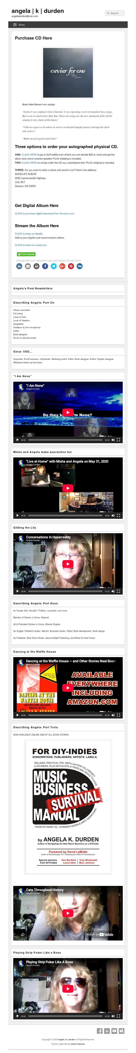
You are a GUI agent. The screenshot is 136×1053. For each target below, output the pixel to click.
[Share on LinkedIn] (19, 268)
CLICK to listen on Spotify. (29, 233)
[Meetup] (121, 1031)
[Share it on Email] (28, 268)
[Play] (17, 440)
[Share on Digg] (80, 268)
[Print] (36, 268)
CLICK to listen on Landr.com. (31, 245)
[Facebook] (99, 1031)
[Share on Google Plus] (62, 268)
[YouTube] (114, 1031)
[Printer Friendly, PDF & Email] (26, 255)
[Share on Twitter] (54, 268)
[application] (68, 412)
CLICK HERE (29, 154)
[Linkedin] (107, 1031)
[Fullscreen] (118, 440)
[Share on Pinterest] (71, 268)
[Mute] (113, 440)
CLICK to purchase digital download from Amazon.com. (45, 213)
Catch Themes (78, 1043)
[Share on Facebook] (45, 268)
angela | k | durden (38, 10)
